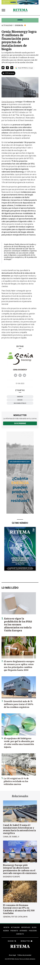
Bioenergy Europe (11, 877)
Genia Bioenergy (20, 370)
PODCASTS (14, 931)
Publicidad (33, 931)
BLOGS (34, 927)
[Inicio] (20, 10)
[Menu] (4, 10)
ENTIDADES (23, 931)
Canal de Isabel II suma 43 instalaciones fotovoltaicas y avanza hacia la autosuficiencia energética (19, 829)
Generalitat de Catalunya (15, 917)
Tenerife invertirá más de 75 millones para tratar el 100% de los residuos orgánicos (18, 704)
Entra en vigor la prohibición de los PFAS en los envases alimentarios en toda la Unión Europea (18, 624)
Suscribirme (20, 423)
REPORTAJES (25, 927)
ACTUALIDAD (15, 927)
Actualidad (7, 25)
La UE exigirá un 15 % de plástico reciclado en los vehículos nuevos (16, 781)
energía (20, 396)
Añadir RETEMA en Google (25, 68)
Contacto (20, 934)
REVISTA (6, 927)
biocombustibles (20, 403)
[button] (3, 67)
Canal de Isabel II (11, 837)
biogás (20, 400)
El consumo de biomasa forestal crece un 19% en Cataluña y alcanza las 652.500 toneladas (19, 909)
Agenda (6, 931)
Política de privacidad (24, 955)
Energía (19, 25)
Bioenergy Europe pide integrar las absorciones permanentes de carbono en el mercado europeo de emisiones (20, 869)
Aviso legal (12, 955)
